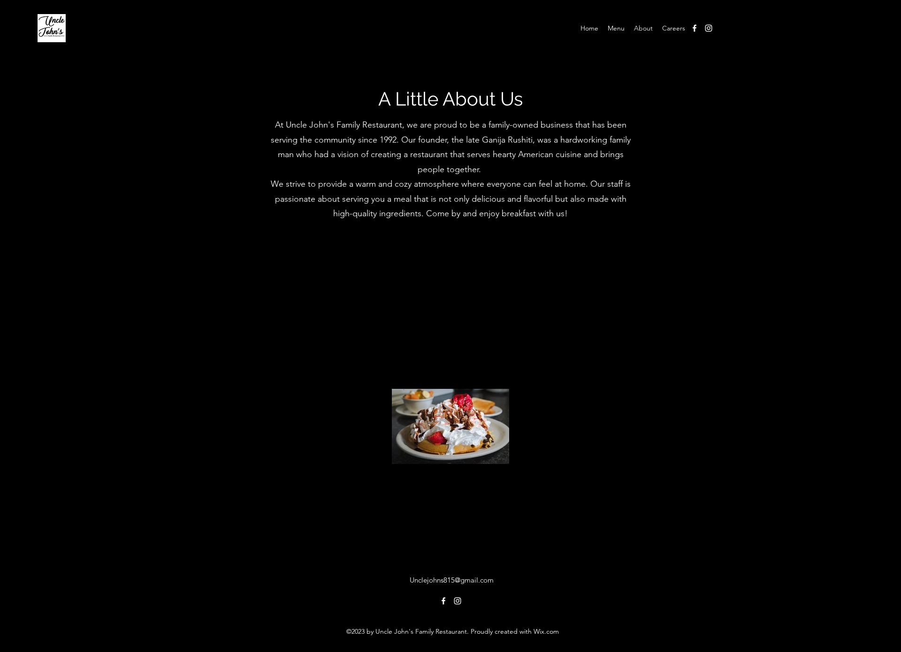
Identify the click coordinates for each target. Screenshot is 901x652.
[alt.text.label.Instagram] (708, 28)
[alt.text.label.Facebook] (694, 28)
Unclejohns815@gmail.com (452, 580)
